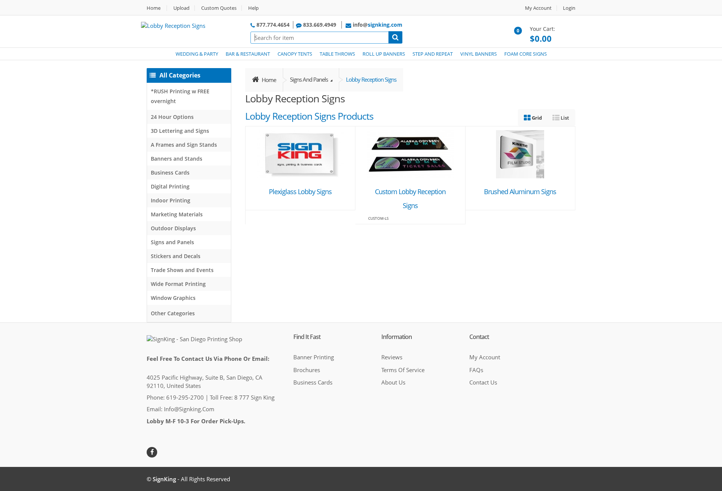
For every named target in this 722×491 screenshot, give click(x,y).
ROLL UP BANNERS (384, 53)
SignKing (164, 479)
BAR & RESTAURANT (248, 53)
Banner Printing (313, 357)
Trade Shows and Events (182, 270)
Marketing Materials (177, 214)
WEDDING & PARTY (197, 53)
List (564, 117)
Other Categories (173, 313)
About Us (393, 382)
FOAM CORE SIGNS (525, 53)
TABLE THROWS (337, 53)
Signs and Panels (172, 242)
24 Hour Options (172, 116)
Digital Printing (170, 186)
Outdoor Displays (173, 228)
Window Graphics (173, 297)
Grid (536, 117)
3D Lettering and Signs (180, 130)
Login (569, 8)
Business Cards (170, 172)
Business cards (312, 382)
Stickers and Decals (175, 256)
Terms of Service (403, 370)
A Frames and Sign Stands (184, 144)
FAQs (476, 370)
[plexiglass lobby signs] (300, 153)
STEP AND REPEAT (433, 53)
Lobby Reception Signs (371, 79)
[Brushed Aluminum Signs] (520, 153)
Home (154, 8)
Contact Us (483, 382)
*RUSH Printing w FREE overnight (180, 96)
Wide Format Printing (178, 283)
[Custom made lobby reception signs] (410, 153)
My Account (538, 8)
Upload (181, 8)
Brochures (306, 370)
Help (253, 8)
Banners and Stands (176, 158)
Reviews (391, 357)
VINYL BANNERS (478, 53)
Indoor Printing (170, 200)
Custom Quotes (219, 8)
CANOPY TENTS (295, 53)
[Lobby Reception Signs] (173, 25)
